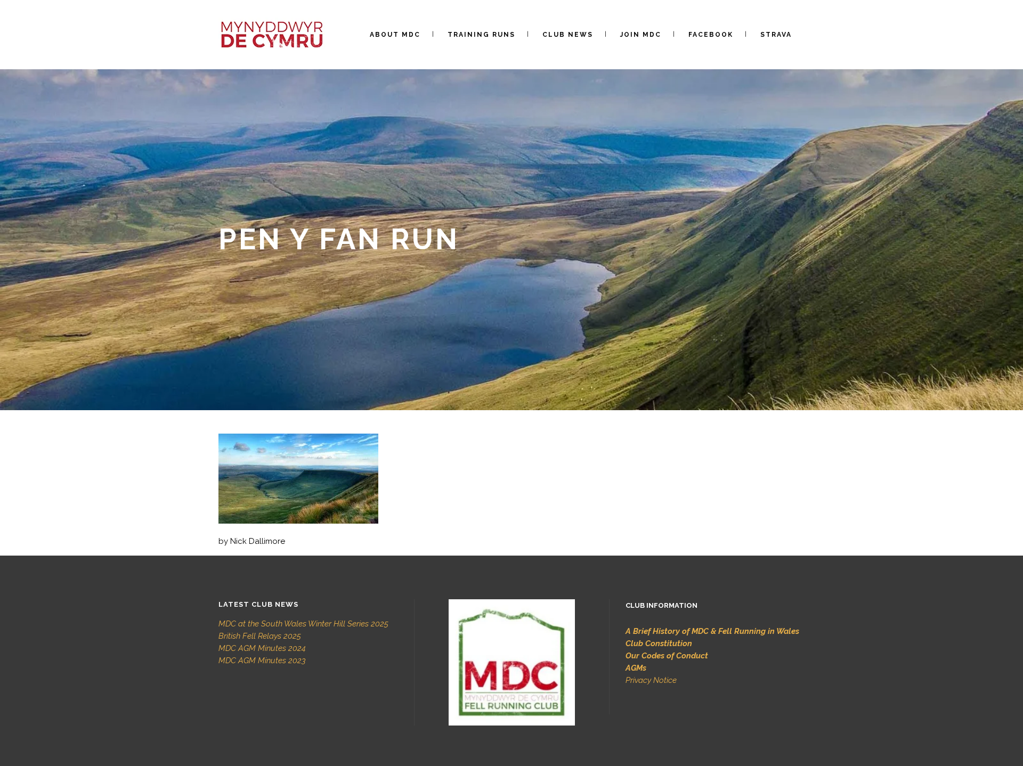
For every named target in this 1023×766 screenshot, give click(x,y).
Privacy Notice (651, 680)
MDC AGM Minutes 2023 (262, 660)
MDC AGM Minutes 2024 (262, 648)
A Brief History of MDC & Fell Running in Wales (712, 631)
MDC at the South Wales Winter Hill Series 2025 (303, 624)
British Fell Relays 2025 (259, 636)
